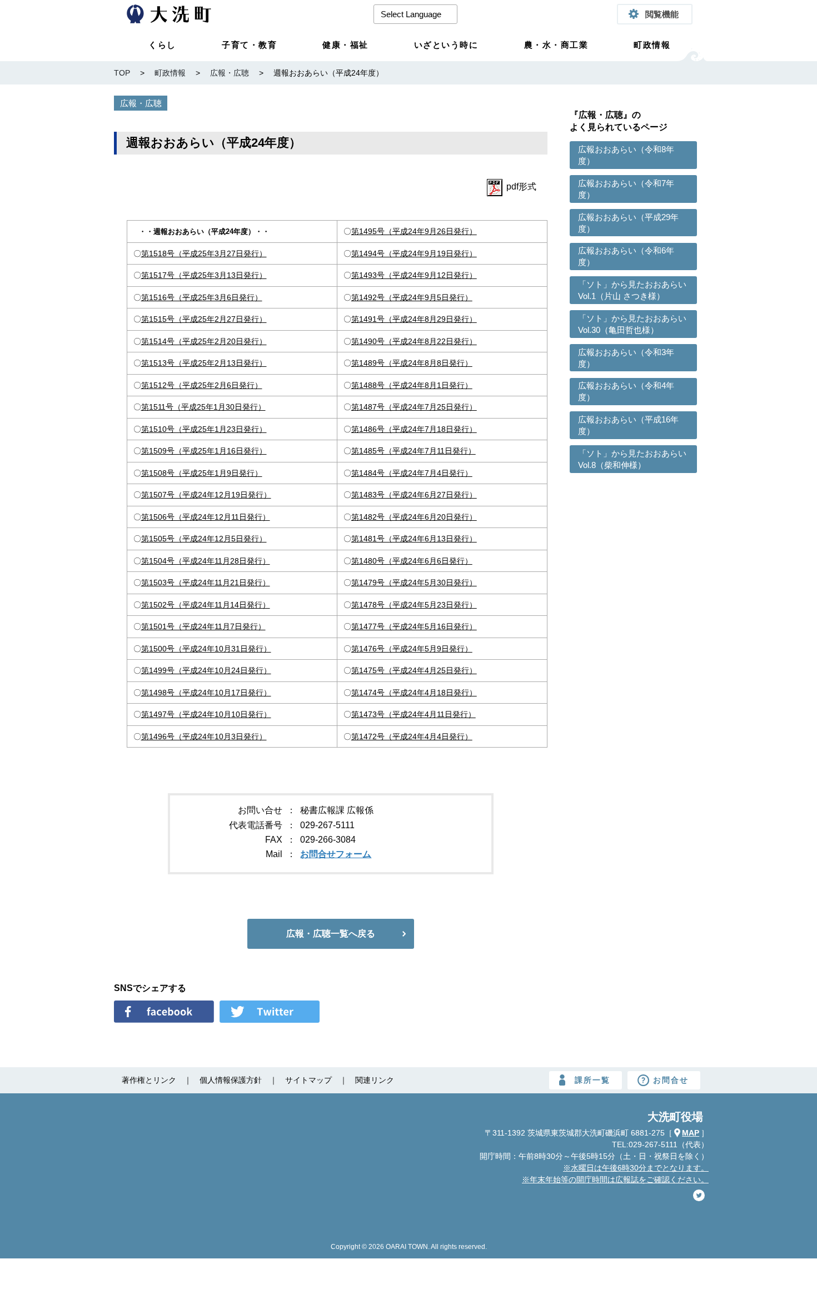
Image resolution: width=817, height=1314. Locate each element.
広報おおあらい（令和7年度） (626, 189)
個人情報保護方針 (231, 1080)
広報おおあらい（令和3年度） (626, 358)
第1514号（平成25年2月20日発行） (204, 341)
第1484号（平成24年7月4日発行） (411, 473)
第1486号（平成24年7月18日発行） (414, 429)
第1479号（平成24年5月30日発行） (414, 582)
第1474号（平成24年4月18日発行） (414, 692)
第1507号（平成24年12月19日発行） (206, 494)
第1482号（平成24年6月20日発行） (414, 516)
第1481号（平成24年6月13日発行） (414, 538)
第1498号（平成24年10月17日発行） (206, 692)
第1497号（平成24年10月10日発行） (206, 714)
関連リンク (374, 1080)
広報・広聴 (141, 103)
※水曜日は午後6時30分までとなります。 (636, 1167)
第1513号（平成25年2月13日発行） (204, 363)
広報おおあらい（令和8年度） (626, 155)
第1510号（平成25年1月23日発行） (204, 429)
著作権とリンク (149, 1080)
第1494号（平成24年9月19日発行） (414, 253)
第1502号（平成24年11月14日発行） (205, 604)
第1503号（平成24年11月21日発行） (205, 582)
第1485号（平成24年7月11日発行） (413, 450)
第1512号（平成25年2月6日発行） (201, 385)
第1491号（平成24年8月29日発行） (414, 319)
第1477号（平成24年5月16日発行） (414, 626)
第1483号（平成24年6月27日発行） (414, 494)
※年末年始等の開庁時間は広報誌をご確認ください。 (615, 1179)
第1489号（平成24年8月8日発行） (411, 363)
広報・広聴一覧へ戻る (330, 933)
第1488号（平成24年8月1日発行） (411, 385)
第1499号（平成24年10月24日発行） (206, 670)
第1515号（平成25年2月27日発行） (204, 319)
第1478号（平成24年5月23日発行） (414, 604)
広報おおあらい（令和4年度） (626, 391)
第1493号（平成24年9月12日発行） (414, 275)
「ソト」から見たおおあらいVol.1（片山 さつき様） (632, 290)
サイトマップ (308, 1080)
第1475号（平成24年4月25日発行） (414, 670)
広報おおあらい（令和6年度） (626, 256)
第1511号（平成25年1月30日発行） (203, 406)
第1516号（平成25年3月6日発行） (201, 297)
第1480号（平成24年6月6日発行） (411, 560)
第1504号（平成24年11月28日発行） (205, 560)
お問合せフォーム (335, 854)
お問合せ (671, 1080)
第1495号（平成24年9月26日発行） (414, 231)
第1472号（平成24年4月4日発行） (411, 736)
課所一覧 (592, 1080)
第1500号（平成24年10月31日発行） (206, 648)
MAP (690, 1132)
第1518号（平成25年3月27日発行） (204, 253)
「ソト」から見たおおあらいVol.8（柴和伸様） (632, 459)
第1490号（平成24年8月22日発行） (414, 341)
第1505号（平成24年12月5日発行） (204, 538)
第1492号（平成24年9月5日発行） (411, 297)
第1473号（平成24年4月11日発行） (413, 714)
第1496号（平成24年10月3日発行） (204, 736)
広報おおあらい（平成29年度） (628, 222)
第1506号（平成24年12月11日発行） (205, 516)
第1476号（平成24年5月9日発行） (411, 648)
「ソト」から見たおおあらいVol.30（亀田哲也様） (632, 324)
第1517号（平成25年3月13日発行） (204, 275)
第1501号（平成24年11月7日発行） (203, 626)
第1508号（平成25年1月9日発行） (201, 473)
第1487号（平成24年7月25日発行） (414, 406)
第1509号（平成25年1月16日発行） (204, 450)
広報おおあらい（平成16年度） (628, 425)
